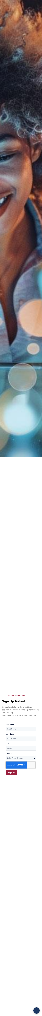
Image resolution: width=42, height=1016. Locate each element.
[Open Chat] (36, 1010)
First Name (10, 724)
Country (9, 753)
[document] (21, 508)
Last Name (10, 734)
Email (8, 744)
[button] (38, 4)
